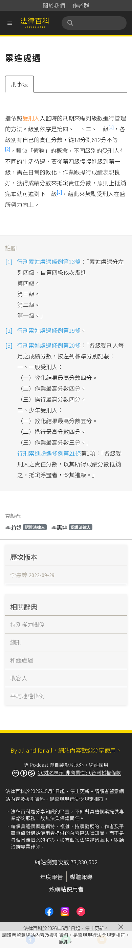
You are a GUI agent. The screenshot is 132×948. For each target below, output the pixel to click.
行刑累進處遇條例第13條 (49, 261)
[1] (111, 127)
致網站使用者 (66, 889)
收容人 (18, 678)
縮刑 (16, 642)
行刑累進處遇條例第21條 (49, 453)
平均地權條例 (27, 696)
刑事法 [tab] (19, 84)
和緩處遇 (21, 660)
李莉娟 (25, 527)
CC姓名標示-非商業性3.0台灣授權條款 (79, 772)
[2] (7, 148)
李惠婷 (71, 527)
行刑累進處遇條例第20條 (49, 345)
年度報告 (51, 876)
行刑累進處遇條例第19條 (49, 330)
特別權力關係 (27, 624)
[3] (59, 192)
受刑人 (31, 118)
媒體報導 (81, 876)
